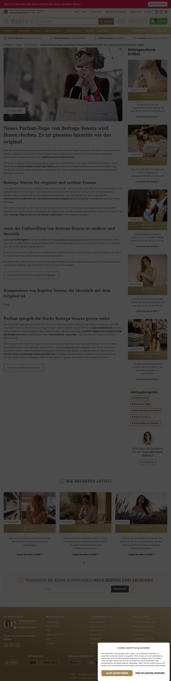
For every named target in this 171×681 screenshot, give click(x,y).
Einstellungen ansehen (150, 673)
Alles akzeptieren (117, 673)
